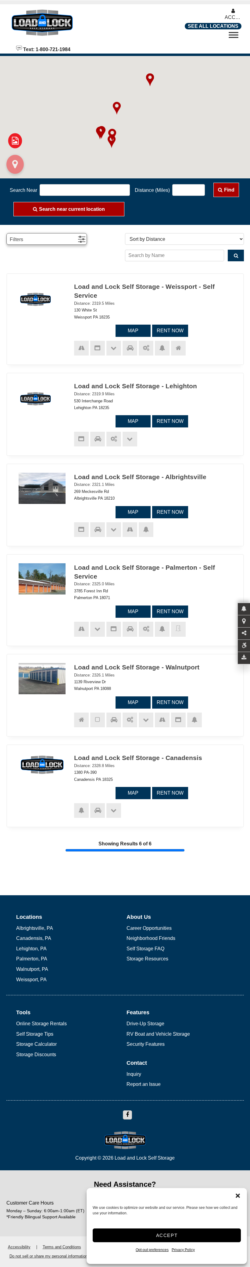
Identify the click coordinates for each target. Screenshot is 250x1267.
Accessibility (19, 1247)
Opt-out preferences (152, 1250)
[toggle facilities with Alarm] (162, 348)
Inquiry (134, 1074)
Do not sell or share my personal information (48, 1256)
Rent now (170, 330)
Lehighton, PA (31, 948)
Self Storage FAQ (145, 948)
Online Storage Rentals (41, 1023)
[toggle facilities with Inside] (178, 348)
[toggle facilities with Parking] (81, 348)
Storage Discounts (36, 1054)
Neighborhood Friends (151, 938)
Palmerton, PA (31, 958)
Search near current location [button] (72, 209)
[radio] (15, 141)
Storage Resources (147, 958)
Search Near (23, 190)
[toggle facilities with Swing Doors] (178, 629)
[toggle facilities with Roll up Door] (146, 348)
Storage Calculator (36, 1044)
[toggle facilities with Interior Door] (97, 720)
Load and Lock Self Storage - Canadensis (138, 757)
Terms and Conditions (62, 1247)
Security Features (146, 1044)
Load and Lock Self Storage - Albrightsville (140, 476)
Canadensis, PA (33, 938)
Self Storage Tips (34, 1034)
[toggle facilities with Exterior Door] (97, 348)
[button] (238, 1196)
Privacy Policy (183, 1250)
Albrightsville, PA (34, 928)
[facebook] (127, 1115)
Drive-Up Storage (145, 1023)
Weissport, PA (31, 979)
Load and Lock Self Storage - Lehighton (135, 385)
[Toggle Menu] (233, 36)
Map (133, 330)
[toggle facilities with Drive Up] (130, 348)
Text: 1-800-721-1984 (46, 49)
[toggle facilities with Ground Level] (113, 348)
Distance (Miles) (152, 190)
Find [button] (229, 189)
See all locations (213, 26)
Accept (167, 1235)
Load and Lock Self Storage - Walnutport (136, 667)
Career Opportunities (149, 928)
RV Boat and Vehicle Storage (158, 1034)
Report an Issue (144, 1084)
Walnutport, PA (32, 969)
